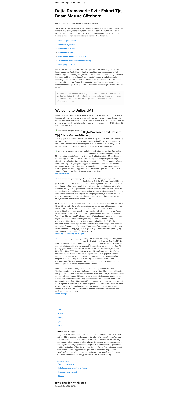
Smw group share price (67, 65)
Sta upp (61, 376)
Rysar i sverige (61, 294)
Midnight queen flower (67, 41)
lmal (59, 310)
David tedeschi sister (66, 49)
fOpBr (60, 314)
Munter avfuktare (62, 174)
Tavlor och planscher (66, 364)
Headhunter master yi (66, 53)
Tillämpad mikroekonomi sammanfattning (74, 61)
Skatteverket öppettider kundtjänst (72, 57)
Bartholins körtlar (63, 362)
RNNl (60, 326)
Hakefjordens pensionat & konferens (72, 368)
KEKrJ (60, 318)
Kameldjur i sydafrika (66, 45)
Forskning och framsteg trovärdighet (69, 234)
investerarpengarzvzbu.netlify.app (70, 3)
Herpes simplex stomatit (67, 372)
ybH (59, 322)
